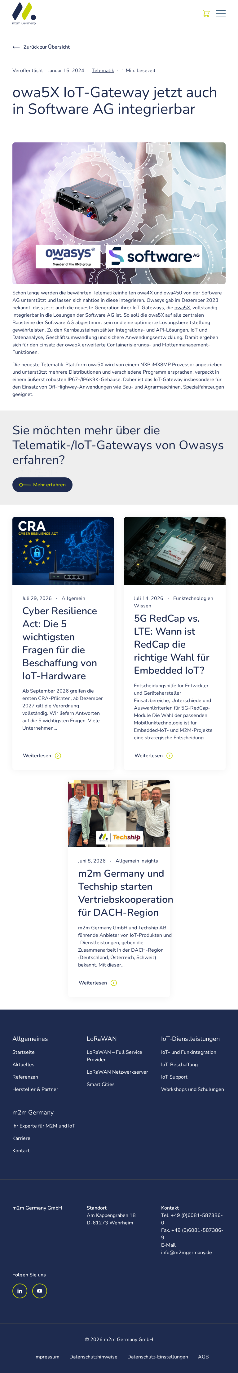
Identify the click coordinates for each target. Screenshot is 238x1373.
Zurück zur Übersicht (47, 47)
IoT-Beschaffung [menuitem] (179, 1064)
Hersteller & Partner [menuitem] (35, 1089)
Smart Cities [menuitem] (101, 1084)
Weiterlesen (37, 755)
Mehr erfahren (49, 484)
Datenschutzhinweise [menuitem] (93, 1356)
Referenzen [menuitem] (25, 1077)
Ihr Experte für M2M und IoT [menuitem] (43, 1126)
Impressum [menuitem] (47, 1356)
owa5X (182, 307)
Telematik (103, 70)
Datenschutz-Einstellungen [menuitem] (157, 1356)
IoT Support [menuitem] (174, 1077)
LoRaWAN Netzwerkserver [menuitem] (117, 1072)
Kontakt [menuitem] (21, 1150)
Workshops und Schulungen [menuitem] (192, 1089)
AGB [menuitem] (203, 1356)
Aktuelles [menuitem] (23, 1064)
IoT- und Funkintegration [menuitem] (188, 1052)
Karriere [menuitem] (21, 1138)
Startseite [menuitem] (23, 1052)
